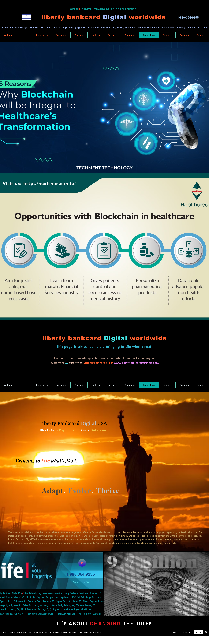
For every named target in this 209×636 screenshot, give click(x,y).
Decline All (186, 632)
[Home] (82, 562)
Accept (198, 632)
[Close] (206, 632)
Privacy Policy (95, 632)
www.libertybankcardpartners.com (136, 362)
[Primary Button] (26, 16)
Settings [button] (175, 632)
